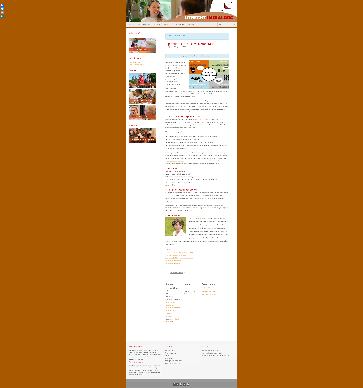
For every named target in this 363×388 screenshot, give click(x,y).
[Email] (2, 13)
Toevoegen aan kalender (176, 272)
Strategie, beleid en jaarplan (174, 361)
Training (170, 322)
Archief (167, 355)
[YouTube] (184, 384)
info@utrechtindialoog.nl (214, 353)
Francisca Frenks (203, 119)
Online (186, 288)
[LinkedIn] (181, 384)
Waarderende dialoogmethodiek (175, 255)
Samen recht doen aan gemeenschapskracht (179, 252)
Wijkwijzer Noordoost (208, 294)
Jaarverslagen (169, 358)
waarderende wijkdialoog (175, 161)
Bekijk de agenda (134, 62)
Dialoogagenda (170, 350)
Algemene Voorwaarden (173, 363)
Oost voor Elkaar (207, 288)
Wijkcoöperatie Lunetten (209, 291)
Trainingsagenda (170, 353)
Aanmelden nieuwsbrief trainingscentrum (216, 355)
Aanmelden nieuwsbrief (136, 65)
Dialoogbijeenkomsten (172, 308)
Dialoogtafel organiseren (173, 261)
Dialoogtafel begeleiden (173, 263)
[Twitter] (177, 384)
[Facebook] (174, 384)
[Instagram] (188, 384)
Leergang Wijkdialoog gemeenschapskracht (179, 258)
